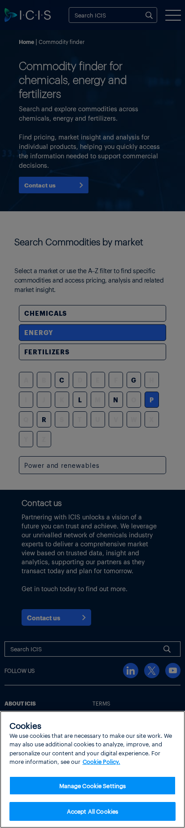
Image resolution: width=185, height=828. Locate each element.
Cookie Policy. (101, 761)
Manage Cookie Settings (92, 785)
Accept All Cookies (92, 811)
